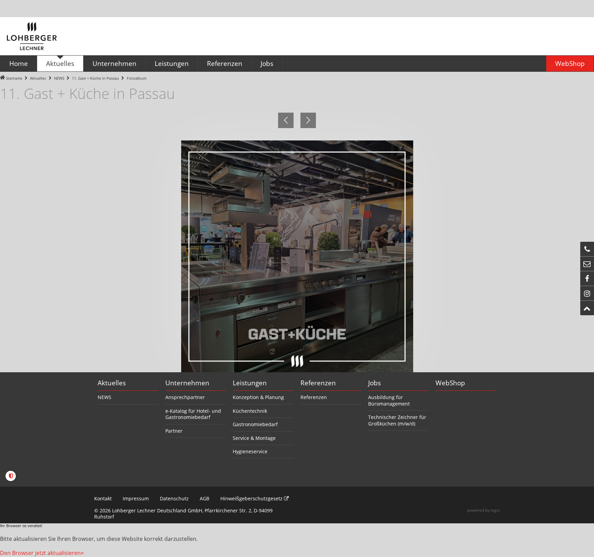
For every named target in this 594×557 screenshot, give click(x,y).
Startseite (14, 78)
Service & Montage (254, 438)
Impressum (136, 498)
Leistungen (250, 382)
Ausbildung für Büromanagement (389, 400)
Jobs (374, 382)
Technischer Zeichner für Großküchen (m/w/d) (397, 420)
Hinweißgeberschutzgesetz (252, 498)
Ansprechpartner (185, 397)
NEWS (59, 78)
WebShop (450, 382)
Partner (174, 431)
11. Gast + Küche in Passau (95, 78)
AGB (204, 498)
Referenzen (318, 382)
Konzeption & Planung (258, 397)
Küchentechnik (250, 411)
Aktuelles (38, 78)
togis (495, 510)
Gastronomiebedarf (255, 424)
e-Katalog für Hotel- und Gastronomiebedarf (193, 414)
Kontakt (103, 498)
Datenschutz (174, 498)
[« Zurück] (286, 120)
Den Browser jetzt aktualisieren (40, 553)
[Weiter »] (308, 120)
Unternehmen (187, 382)
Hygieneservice (250, 451)
